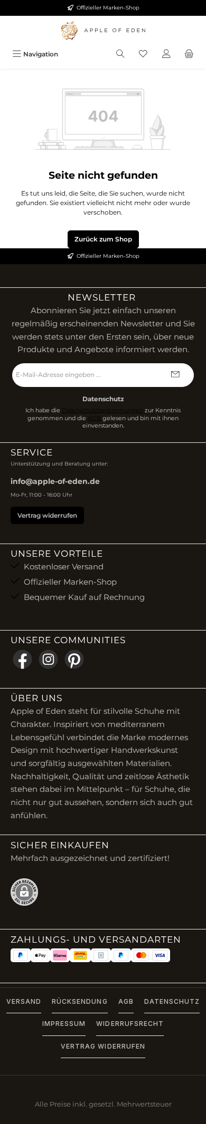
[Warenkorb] (189, 54)
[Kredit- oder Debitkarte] (150, 955)
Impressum (64, 1024)
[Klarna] (60, 955)
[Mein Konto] (166, 54)
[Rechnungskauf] (101, 955)
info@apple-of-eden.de (55, 481)
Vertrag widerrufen (47, 515)
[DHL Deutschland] (80, 955)
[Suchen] (120, 54)
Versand (23, 1001)
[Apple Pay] (40, 955)
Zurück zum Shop (103, 239)
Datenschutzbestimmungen (102, 410)
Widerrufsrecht (130, 1024)
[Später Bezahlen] (121, 955)
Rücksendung (79, 1001)
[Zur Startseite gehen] (103, 30)
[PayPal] (21, 955)
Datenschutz (172, 1001)
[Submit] (175, 375)
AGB (94, 418)
